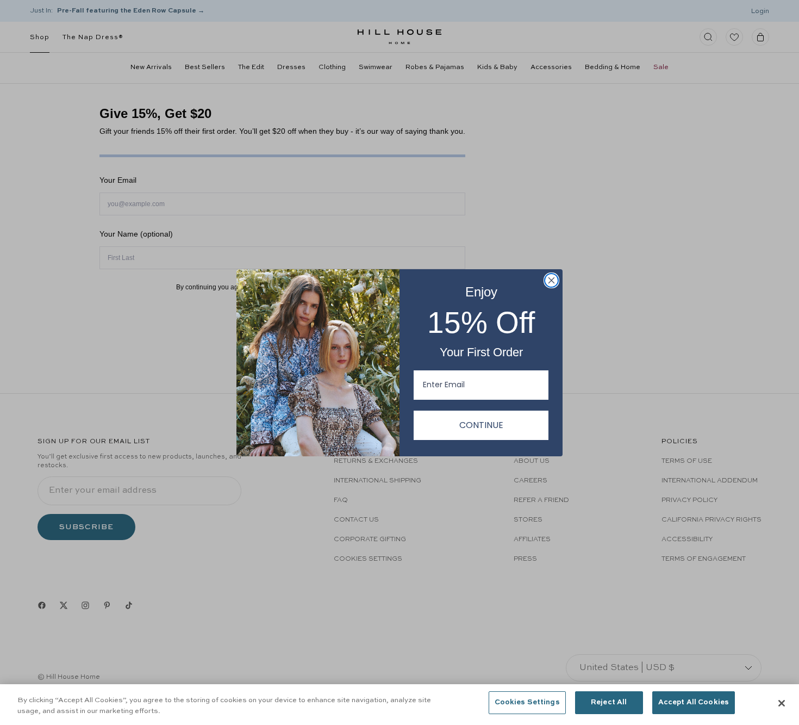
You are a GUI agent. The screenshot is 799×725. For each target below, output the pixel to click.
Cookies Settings (527, 702)
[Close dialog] (551, 280)
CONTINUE (481, 425)
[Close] (782, 703)
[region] (399, 704)
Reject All (609, 702)
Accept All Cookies (693, 702)
